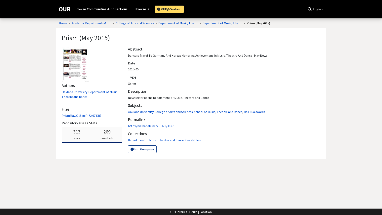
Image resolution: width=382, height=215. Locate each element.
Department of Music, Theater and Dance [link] (178, 23)
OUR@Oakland (170, 9)
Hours (193, 212)
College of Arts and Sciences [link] (135, 23)
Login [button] (317, 9)
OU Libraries (178, 212)
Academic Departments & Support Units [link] (91, 23)
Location (206, 212)
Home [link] (63, 23)
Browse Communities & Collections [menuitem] (101, 9)
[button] (309, 9)
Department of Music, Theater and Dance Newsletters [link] (222, 23)
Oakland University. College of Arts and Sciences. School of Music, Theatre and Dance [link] (185, 112)
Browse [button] (140, 9)
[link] (81, 116)
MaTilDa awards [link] (254, 112)
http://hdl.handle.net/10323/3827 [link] (151, 126)
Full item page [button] (144, 149)
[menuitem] (142, 9)
